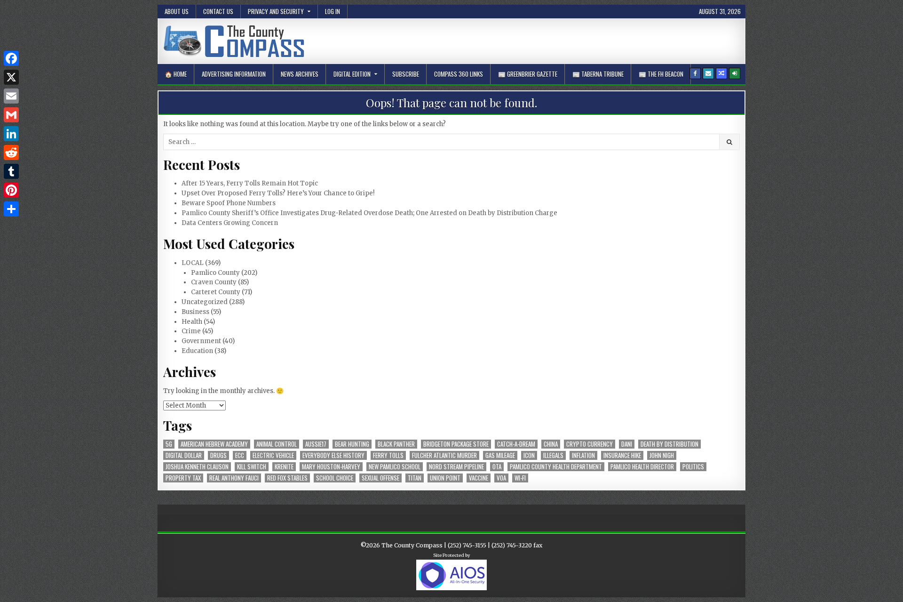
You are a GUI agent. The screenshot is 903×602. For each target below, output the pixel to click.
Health (192, 322)
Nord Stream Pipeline (456, 466)
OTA (496, 466)
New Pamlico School (394, 466)
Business (195, 312)
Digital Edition (352, 74)
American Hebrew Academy (214, 444)
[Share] (11, 209)
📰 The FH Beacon (661, 74)
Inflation (583, 455)
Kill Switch (251, 466)
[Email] (11, 96)
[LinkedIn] (11, 133)
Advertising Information (234, 74)
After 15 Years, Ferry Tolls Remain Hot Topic (250, 183)
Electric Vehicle (273, 455)
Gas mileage (500, 455)
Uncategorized (205, 302)
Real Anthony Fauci (234, 478)
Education (197, 351)
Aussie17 (315, 444)
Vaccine (478, 478)
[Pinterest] (11, 190)
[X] (11, 77)
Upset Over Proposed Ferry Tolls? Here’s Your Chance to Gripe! (278, 193)
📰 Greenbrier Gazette (527, 74)
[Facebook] (695, 73)
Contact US (218, 11)
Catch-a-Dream (516, 444)
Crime (191, 331)
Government (201, 341)
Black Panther (396, 444)
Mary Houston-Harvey (331, 466)
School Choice (334, 478)
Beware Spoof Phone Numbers (229, 203)
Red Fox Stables (287, 478)
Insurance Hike (622, 455)
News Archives (299, 74)
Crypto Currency (589, 444)
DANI (626, 444)
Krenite (284, 466)
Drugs (218, 455)
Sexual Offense (380, 478)
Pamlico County (215, 273)
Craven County (214, 282)
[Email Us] (708, 73)
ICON (529, 455)
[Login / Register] (734, 73)
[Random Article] (721, 73)
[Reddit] (11, 152)
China (551, 444)
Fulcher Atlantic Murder (444, 455)
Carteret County (215, 292)
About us (177, 11)
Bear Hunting (352, 444)
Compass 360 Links (458, 74)
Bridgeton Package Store (456, 444)
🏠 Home (176, 74)
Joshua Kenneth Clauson (197, 466)
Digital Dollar (184, 455)
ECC (239, 455)
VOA (501, 478)
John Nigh (662, 455)
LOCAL (193, 263)
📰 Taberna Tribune (598, 74)
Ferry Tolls (388, 455)
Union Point (445, 478)
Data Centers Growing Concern (230, 223)
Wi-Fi (520, 478)
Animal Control (276, 444)
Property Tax (183, 478)
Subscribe (405, 74)
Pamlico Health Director (642, 466)
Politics (693, 466)
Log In (332, 11)
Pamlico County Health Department (556, 466)
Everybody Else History (333, 455)
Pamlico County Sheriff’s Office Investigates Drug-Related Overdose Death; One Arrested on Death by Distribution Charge (369, 213)
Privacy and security (276, 11)
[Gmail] (11, 114)
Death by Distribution (669, 444)
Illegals (553, 455)
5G (169, 444)
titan (414, 478)
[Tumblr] (11, 171)
